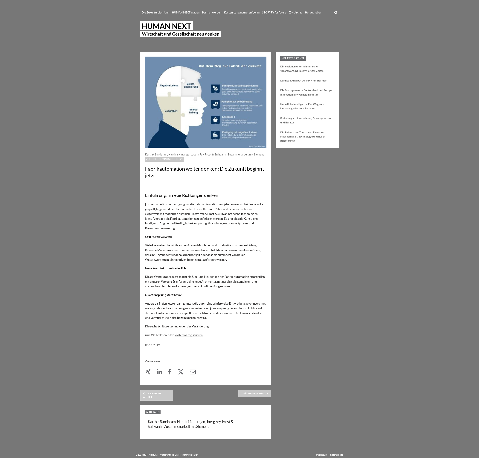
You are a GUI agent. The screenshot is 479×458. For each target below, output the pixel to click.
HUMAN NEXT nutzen (185, 12)
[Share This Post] (150, 372)
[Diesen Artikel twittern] (183, 372)
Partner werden (211, 12)
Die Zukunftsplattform (155, 12)
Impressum (321, 455)
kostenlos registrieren (189, 335)
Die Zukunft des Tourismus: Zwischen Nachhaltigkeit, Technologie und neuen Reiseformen (302, 136)
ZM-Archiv (295, 12)
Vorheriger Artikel (152, 395)
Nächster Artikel (254, 393)
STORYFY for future (274, 12)
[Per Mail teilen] (194, 372)
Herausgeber (313, 12)
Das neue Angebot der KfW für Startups (303, 80)
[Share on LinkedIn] (161, 372)
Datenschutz (336, 455)
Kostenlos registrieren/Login (242, 12)
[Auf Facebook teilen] (172, 372)
